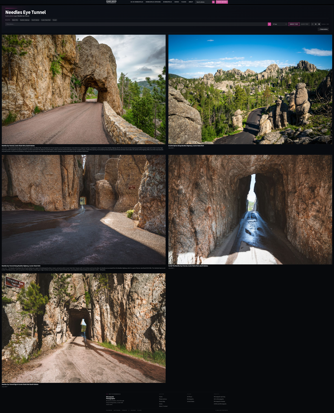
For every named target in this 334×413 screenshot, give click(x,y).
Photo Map (162, 401)
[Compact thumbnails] (319, 24)
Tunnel (54, 20)
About (191, 2)
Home (160, 397)
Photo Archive (163, 399)
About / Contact (163, 406)
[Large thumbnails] (312, 24)
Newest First (294, 24)
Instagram (117, 410)
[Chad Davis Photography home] (111, 2)
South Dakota (35, 20)
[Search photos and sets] (213, 2)
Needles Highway (24, 20)
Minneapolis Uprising (153, 2)
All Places (189, 397)
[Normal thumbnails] (315, 24)
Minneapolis (167, 2)
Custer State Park (45, 20)
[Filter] (269, 24)
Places (184, 2)
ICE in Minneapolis (137, 2)
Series (176, 2)
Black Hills (15, 20)
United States (190, 401)
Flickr (139, 410)
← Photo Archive (323, 29)
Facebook (109, 410)
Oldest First (305, 24)
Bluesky (133, 410)
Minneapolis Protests (219, 401)
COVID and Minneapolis (220, 404)
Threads (124, 410)
